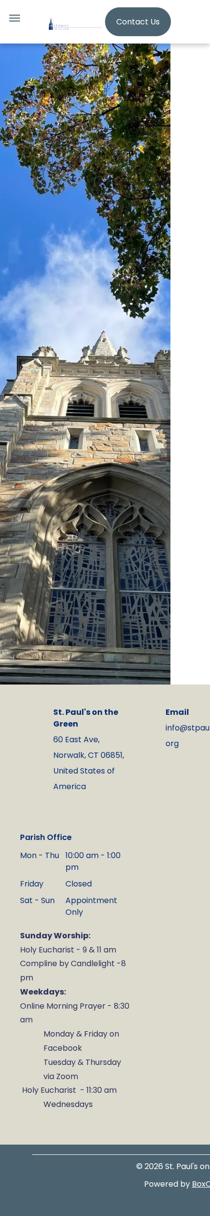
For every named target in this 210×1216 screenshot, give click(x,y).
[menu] (14, 18)
